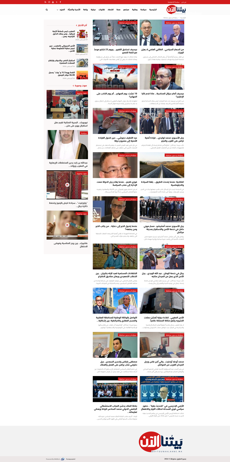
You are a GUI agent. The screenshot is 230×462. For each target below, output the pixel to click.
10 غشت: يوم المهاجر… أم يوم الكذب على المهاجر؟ (117, 95)
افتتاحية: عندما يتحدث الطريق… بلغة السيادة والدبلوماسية (162, 183)
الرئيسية (153, 9)
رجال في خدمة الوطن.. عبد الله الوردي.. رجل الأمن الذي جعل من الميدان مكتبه (163, 274)
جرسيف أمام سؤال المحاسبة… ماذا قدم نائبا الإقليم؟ (163, 95)
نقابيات (102, 9)
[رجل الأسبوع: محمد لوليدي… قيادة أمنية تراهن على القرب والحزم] (162, 121)
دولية (93, 9)
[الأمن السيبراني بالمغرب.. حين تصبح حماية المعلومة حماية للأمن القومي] (82, 48)
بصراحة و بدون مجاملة (174, 22)
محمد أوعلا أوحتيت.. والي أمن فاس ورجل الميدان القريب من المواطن (164, 363)
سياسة (143, 9)
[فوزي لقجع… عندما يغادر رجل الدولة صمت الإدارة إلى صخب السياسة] (115, 165)
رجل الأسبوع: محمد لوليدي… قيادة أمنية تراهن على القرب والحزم (164, 139)
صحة (118, 9)
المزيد (62, 9)
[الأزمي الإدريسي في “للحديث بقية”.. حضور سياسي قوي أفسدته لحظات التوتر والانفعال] (162, 389)
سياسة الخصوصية (173, 1)
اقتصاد (111, 9)
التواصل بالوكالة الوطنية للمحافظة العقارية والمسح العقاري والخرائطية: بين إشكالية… (116, 319)
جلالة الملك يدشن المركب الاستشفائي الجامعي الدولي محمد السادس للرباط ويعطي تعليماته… (115, 408)
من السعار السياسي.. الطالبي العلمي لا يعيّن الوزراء (162, 51)
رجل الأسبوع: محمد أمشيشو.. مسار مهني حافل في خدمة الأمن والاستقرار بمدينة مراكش (164, 229)
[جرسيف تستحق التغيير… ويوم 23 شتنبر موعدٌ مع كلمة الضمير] (115, 33)
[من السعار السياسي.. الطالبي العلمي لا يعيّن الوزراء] (162, 33)
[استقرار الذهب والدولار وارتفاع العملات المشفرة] (82, 63)
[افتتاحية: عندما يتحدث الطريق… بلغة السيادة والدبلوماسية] (162, 165)
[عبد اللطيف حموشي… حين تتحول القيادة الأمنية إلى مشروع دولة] (115, 121)
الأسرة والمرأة (74, 9)
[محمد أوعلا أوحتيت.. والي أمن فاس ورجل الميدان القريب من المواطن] (162, 345)
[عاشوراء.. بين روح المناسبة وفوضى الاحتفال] (67, 225)
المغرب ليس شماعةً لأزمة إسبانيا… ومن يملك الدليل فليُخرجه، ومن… (63, 33)
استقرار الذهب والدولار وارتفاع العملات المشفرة (61, 61)
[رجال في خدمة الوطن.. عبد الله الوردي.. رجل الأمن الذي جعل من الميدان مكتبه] (162, 257)
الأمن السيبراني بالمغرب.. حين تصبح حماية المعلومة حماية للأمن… (62, 48)
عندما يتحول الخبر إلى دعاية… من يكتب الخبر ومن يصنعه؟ (116, 227)
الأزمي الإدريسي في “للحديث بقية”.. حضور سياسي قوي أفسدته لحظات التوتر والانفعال (162, 407)
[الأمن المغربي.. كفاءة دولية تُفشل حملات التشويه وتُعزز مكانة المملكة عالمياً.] (162, 301)
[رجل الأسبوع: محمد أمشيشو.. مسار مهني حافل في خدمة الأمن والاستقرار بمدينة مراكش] (162, 209)
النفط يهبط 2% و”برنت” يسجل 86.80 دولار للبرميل (62, 73)
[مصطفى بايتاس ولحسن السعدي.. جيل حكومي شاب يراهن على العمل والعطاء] (115, 345)
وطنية (134, 9)
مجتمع (126, 9)
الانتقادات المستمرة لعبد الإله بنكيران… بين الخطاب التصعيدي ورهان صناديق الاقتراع (116, 274)
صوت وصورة (82, 92)
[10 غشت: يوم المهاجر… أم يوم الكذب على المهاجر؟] (115, 77)
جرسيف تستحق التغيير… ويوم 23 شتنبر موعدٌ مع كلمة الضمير (115, 51)
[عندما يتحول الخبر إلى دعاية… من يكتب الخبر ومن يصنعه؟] (115, 209)
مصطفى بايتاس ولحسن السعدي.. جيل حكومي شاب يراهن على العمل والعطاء (118, 363)
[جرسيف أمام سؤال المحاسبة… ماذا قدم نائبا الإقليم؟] (162, 77)
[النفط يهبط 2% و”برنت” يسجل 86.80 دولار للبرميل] (82, 75)
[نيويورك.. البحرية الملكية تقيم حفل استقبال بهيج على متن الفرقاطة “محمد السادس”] (67, 104)
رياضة (85, 9)
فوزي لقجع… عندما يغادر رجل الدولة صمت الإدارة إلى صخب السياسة (117, 183)
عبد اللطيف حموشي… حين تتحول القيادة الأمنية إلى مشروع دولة (117, 139)
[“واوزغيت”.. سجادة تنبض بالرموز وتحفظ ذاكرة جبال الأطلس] (67, 184)
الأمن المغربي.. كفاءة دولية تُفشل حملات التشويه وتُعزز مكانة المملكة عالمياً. (164, 319)
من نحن (183, 1)
